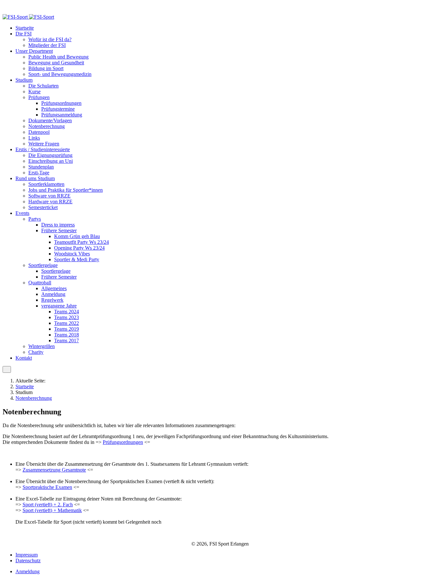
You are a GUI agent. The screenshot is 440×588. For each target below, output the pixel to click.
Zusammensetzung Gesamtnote (54, 470)
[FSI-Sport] (28, 17)
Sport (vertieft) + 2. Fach (48, 504)
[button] (23, 33)
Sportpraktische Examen (47, 487)
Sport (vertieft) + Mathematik (52, 510)
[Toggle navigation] (7, 369)
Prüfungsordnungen (123, 442)
